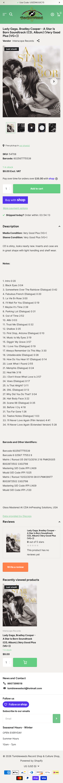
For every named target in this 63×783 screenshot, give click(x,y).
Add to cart (36, 188)
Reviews (8, 522)
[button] (3, 2)
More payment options (15, 208)
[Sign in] (52, 14)
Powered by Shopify (31, 760)
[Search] (10, 14)
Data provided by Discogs (17, 516)
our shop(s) (24, 145)
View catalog (5, 14)
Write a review (15, 567)
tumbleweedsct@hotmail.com (24, 688)
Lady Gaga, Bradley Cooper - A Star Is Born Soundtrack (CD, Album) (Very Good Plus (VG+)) (19, 640)
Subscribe (56, 718)
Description (11, 226)
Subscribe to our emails (16, 711)
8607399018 (14, 683)
